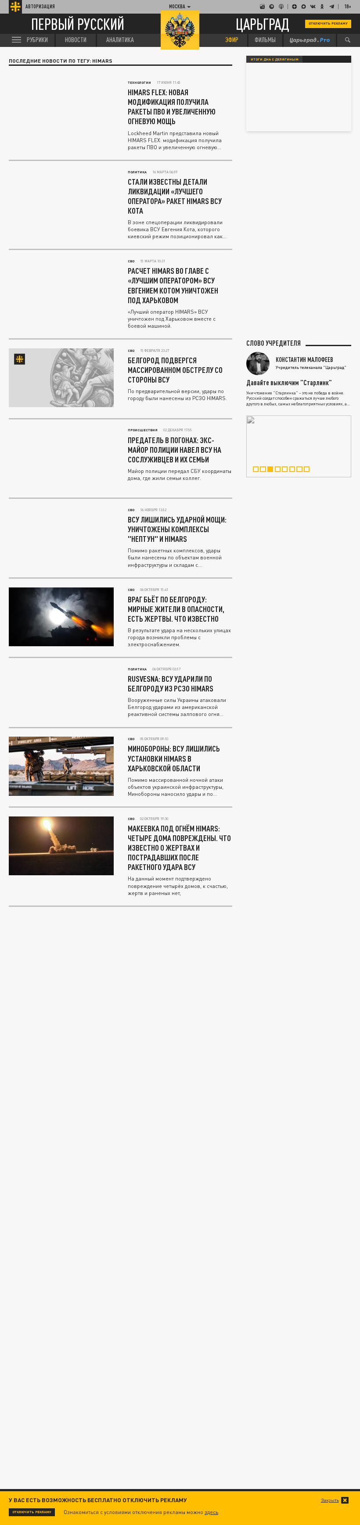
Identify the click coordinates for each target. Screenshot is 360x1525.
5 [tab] (287, 470)
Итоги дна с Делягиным (275, 59)
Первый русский (77, 23)
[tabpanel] (298, 446)
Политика (137, 172)
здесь (211, 1512)
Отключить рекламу (328, 23)
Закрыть (330, 1500)
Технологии (139, 82)
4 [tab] (280, 470)
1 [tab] (258, 470)
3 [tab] (273, 470)
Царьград (262, 23)
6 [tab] (295, 470)
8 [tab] (309, 470)
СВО (131, 261)
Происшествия (143, 430)
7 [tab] (302, 470)
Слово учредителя (273, 343)
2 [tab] (265, 470)
